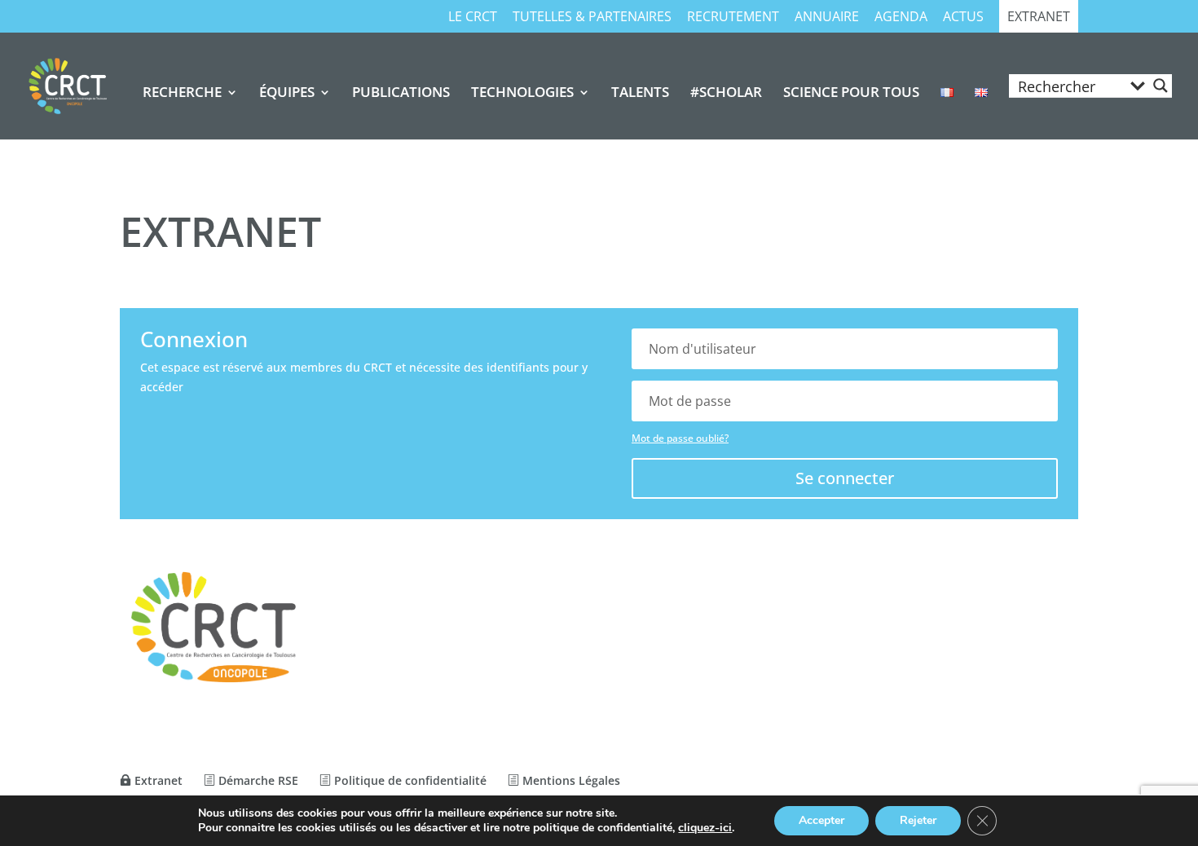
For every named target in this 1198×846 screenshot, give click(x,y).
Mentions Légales (569, 780)
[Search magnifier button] (1160, 85)
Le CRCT (472, 17)
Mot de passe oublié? (680, 438)
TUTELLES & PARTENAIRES (592, 17)
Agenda (900, 17)
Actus (963, 17)
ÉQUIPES (287, 93)
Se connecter (844, 478)
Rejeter (918, 820)
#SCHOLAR (726, 93)
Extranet (1038, 17)
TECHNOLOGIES (522, 93)
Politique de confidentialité (409, 780)
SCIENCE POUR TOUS (851, 93)
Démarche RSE (256, 780)
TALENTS (640, 93)
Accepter (821, 820)
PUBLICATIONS (401, 93)
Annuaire (827, 17)
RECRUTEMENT (733, 17)
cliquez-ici (705, 828)
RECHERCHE (182, 93)
